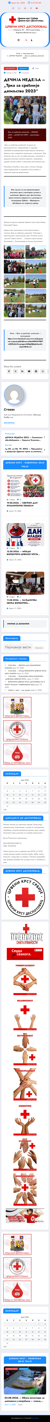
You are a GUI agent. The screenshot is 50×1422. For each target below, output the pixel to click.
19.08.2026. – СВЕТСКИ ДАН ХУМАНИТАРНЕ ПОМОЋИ (22, 504)
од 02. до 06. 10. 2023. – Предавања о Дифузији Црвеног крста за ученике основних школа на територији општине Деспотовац (24, 450)
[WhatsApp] (42, 371)
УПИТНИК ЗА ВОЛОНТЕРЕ (18, 624)
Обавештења (23, 68)
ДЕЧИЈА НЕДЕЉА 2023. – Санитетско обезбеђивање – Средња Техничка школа (23, 439)
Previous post (10, 434)
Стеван (37, 68)
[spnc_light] (31, 40)
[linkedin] (22, 371)
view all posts (9, 423)
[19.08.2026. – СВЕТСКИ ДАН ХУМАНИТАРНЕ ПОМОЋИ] (25, 486)
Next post (8, 445)
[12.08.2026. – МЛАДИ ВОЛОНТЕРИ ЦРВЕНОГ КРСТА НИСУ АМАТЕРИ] (25, 534)
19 (20, 799)
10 (7, 795)
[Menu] (18, 40)
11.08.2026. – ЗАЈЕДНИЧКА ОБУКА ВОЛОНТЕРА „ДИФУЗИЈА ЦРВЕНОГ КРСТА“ (23, 601)
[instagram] (31, 8)
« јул (4, 809)
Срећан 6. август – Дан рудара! (19, 690)
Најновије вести (10, 68)
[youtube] (37, 8)
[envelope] (29, 371)
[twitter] (15, 371)
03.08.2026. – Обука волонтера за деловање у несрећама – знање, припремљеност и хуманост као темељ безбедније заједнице (24, 1399)
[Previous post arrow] (44, 437)
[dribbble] (25, 8)
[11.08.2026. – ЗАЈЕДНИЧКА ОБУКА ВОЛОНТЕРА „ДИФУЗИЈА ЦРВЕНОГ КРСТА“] (25, 583)
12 (20, 795)
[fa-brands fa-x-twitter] (19, 8)
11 (13, 795)
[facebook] (9, 371)
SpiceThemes (35, 1418)
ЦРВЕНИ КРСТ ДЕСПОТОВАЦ (26, 27)
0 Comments (25, 73)
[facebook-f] (13, 8)
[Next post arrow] (44, 449)
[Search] (26, 40)
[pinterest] (36, 371)
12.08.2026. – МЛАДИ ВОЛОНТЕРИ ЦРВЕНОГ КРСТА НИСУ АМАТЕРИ (22, 553)
